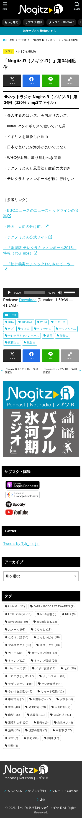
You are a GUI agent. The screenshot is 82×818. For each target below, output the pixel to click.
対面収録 (37, 707)
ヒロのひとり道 (21, 676)
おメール (17, 629)
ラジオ (9, 51)
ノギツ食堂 (45, 668)
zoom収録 (47, 621)
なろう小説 (18, 637)
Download (27, 300)
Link (42, 799)
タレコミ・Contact (61, 22)
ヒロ (70, 668)
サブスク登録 (33, 22)
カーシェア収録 (44, 652)
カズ (11, 328)
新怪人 (64, 335)
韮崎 (13, 745)
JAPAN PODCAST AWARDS (54, 606)
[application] (41, 292)
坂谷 (14, 707)
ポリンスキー (54, 676)
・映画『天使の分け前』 (23, 226)
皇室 (13, 738)
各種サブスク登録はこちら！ (41, 30)
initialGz (27, 322)
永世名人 (65, 722)
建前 (49, 335)
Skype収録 (18, 621)
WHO (43, 322)
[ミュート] (60, 292)
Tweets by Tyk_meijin (21, 544)
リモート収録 (52, 691)
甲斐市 (64, 730)
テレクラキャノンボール (23, 335)
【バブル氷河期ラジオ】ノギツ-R (39, 808)
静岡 (53, 738)
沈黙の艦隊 (38, 730)
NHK (70, 614)
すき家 (25, 328)
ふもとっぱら (48, 637)
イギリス (60, 322)
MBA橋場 (48, 614)
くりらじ (42, 629)
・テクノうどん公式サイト (25, 237)
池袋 (14, 730)
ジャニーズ (17, 668)
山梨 (14, 714)
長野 (32, 738)
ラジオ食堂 (51, 683)
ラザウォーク (20, 683)
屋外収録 (62, 707)
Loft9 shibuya (19, 614)
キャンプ (17, 660)
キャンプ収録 (45, 660)
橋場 (43, 722)
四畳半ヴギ (42, 699)
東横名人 (13, 342)
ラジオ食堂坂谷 (20, 691)
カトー (15, 652)
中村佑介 (16, 699)
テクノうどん (67, 328)
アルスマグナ (19, 645)
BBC (11, 322)
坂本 (66, 699)
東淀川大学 (18, 722)
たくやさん (44, 328)
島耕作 (37, 714)
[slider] (70, 292)
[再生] (9, 292)
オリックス (50, 645)
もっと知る (11, 22)
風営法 (31, 342)
